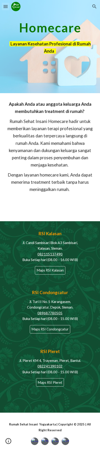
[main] (50, 27)
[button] (5, 6)
